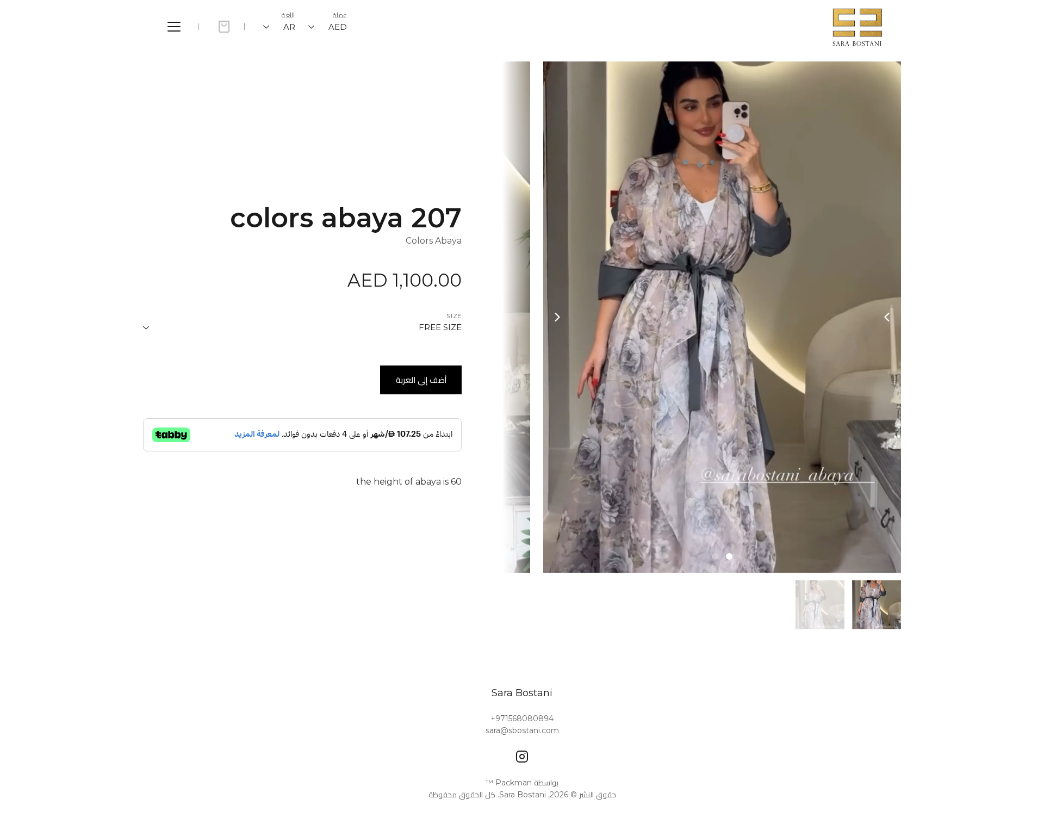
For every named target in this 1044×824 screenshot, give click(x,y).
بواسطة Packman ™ (522, 783)
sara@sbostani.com (522, 730)
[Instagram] (522, 756)
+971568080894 (522, 718)
